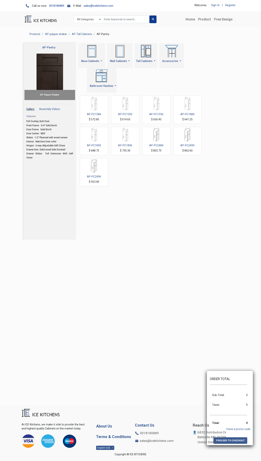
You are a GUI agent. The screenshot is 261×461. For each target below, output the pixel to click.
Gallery (30, 109)
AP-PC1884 (187, 114)
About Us (104, 426)
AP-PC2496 (94, 176)
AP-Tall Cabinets (82, 34)
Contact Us (144, 425)
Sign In (215, 5)
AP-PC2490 (187, 145)
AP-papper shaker (56, 34)
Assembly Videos (49, 109)
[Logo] (41, 413)
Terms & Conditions (113, 436)
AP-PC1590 (125, 114)
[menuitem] (190, 19)
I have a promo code (238, 429)
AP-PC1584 (94, 114)
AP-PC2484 (156, 145)
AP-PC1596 (156, 114)
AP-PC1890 (94, 145)
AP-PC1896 (125, 145)
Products (34, 34)
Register (230, 5)
